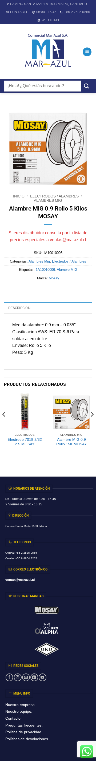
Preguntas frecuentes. (24, 725)
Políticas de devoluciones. (27, 739)
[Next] (92, 425)
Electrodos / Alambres (54, 196)
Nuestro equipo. (18, 711)
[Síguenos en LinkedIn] (34, 677)
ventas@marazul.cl (68, 239)
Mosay (54, 278)
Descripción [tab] (19, 308)
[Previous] (4, 425)
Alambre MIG (67, 270)
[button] (87, 51)
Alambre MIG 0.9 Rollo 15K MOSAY (71, 442)
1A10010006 (45, 270)
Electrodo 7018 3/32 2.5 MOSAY (25, 442)
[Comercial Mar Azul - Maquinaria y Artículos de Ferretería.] (48, 52)
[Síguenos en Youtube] (42, 677)
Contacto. (13, 718)
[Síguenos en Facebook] (9, 677)
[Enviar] (86, 86)
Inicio (19, 196)
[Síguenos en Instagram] (17, 677)
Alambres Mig (48, 201)
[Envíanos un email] (26, 677)
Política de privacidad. (23, 732)
